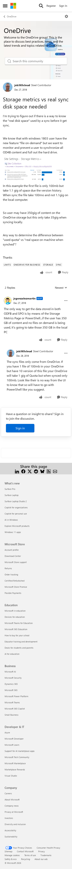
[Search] (41, 5)
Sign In (63, 6)
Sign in (20, 428)
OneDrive (11, 16)
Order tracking (11, 574)
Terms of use (30, 855)
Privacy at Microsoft (14, 811)
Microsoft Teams (12, 702)
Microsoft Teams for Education (19, 623)
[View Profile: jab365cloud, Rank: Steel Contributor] (7, 87)
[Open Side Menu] (5, 6)
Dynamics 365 (11, 683)
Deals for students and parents (19, 647)
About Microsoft (12, 799)
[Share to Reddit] (36, 471)
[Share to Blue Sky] (42, 471)
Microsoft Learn (12, 744)
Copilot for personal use (16, 513)
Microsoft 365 (11, 690)
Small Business (11, 714)
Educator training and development (21, 641)
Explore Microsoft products (17, 525)
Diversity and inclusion (15, 824)
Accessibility (10, 830)
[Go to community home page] (13, 6)
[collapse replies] (36, 295)
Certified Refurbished (14, 580)
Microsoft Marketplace (15, 763)
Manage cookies (12, 855)
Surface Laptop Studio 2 (16, 501)
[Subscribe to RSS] (49, 471)
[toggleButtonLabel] (66, 16)
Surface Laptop (11, 495)
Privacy (41, 851)
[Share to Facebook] (23, 471)
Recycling (25, 859)
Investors (9, 818)
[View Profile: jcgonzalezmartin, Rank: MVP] (8, 300)
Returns (8, 568)
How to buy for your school (17, 635)
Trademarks (46, 855)
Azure (7, 732)
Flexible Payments (13, 593)
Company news (12, 805)
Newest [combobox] (61, 288)
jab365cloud (22, 85)
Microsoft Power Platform (16, 696)
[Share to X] (30, 471)
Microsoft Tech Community (17, 757)
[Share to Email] (55, 471)
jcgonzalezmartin (24, 298)
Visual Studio (11, 775)
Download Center (13, 556)
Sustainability (11, 836)
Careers (8, 793)
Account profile (12, 549)
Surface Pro (10, 488)
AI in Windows (11, 519)
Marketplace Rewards (15, 769)
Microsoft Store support (16, 562)
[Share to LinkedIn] (17, 471)
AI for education (12, 653)
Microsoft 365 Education (16, 629)
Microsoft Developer (14, 738)
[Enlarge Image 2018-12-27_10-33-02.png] (36, 169)
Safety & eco (11, 859)
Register (51, 6)
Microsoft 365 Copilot (15, 708)
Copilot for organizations (16, 507)
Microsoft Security (13, 677)
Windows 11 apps (13, 532)
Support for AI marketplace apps (20, 751)
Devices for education (15, 616)
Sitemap (8, 851)
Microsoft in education (15, 610)
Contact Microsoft (25, 851)
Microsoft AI (10, 671)
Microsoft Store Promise (16, 586)
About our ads (41, 859)
